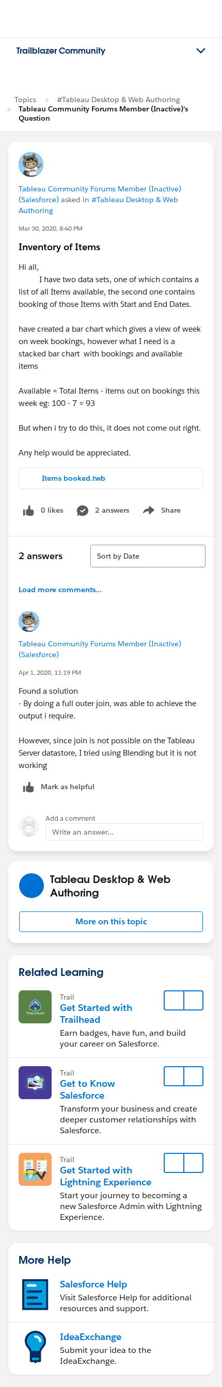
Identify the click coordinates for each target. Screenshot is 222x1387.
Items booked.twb (73, 478)
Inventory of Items (59, 247)
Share (160, 512)
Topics (25, 99)
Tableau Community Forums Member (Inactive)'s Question (103, 113)
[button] (111, 921)
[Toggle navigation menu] (201, 51)
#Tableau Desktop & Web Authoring (118, 99)
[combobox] (147, 556)
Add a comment (70, 818)
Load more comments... (60, 589)
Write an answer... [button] (83, 832)
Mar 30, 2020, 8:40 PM (51, 228)
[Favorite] (174, 1000)
